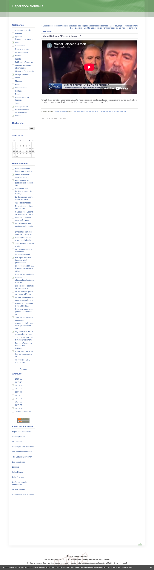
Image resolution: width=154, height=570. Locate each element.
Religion (18, 94)
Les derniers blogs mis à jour (55, 559)
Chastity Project (18, 437)
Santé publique (21, 107)
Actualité (18, 33)
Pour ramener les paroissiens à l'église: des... (24, 183)
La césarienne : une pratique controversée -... (24, 226)
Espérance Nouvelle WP (22, 432)
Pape (17, 84)
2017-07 (18, 389)
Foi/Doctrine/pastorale (24, 62)
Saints (17, 103)
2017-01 (18, 408)
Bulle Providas (18, 477)
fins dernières (94, 111)
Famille (18, 59)
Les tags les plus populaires (99, 559)
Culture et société (22, 49)
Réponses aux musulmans (23, 495)
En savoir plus (126, 567)
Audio (17, 43)
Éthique (18, 56)
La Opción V (17, 442)
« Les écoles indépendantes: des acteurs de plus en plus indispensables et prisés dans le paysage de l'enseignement (89, 26)
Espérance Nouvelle (27, 6)
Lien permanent (105, 111)
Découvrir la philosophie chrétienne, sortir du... (24, 280)
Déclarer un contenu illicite (36, 563)
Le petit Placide (18, 490)
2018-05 (18, 379)
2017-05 (18, 395)
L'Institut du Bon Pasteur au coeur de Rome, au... (23, 191)
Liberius (15, 467)
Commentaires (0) (119, 111)
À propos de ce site (23, 30)
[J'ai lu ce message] (151, 567)
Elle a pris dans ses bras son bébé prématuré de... (23, 260)
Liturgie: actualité (22, 75)
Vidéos (18, 116)
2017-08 (18, 385)
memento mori (82, 111)
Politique (18, 91)
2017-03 (18, 402)
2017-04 (18, 399)
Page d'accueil (76, 28)
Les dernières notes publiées (77, 559)
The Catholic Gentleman (22, 457)
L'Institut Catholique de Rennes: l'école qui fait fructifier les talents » (111, 28)
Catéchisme (20, 46)
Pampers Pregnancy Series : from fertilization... (23, 345)
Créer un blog (72, 556)
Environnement (21, 52)
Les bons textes (18, 462)
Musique (18, 81)
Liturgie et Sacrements (24, 71)
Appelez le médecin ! (23, 203)
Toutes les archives (23, 412)
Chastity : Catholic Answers (23, 447)
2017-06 (18, 392)
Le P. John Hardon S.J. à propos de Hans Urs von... (24, 268)
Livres (17, 78)
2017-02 (18, 405)
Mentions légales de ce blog (58, 563)
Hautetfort (83, 556)
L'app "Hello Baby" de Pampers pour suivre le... (24, 354)
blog (124, 563)
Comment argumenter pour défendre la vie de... (24, 311)
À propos (23, 369)
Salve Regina (17, 472)
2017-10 (18, 382)
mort (74, 111)
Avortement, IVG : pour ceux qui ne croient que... (24, 325)
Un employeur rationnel (24, 274)
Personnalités (20, 88)
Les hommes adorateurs (22, 452)
